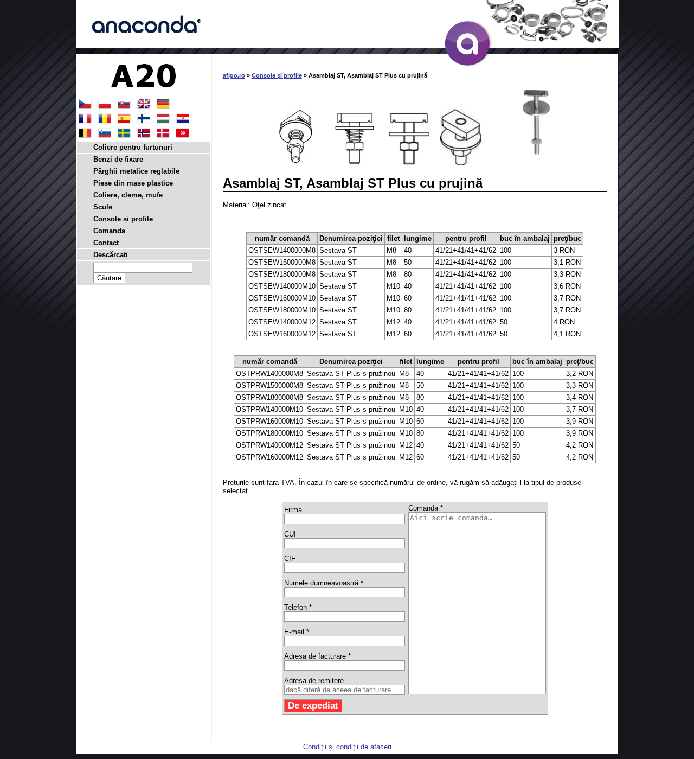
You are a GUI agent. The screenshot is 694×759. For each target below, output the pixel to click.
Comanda (109, 231)
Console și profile (277, 75)
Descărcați (110, 255)
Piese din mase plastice (133, 183)
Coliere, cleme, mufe (128, 195)
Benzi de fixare (118, 159)
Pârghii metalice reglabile (136, 171)
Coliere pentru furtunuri (132, 147)
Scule (102, 207)
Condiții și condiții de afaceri (347, 747)
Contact (106, 243)
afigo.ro (234, 75)
